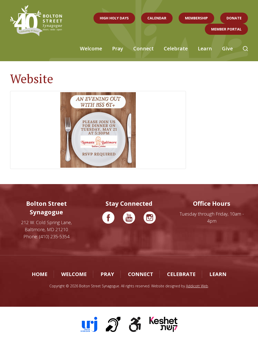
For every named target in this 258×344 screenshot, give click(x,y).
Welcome (91, 48)
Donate (234, 18)
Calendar (156, 18)
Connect (143, 48)
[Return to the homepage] (36, 20)
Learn (205, 48)
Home (39, 274)
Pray (117, 48)
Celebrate (176, 48)
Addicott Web (197, 286)
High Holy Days (114, 18)
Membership (196, 18)
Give (227, 48)
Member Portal (226, 29)
